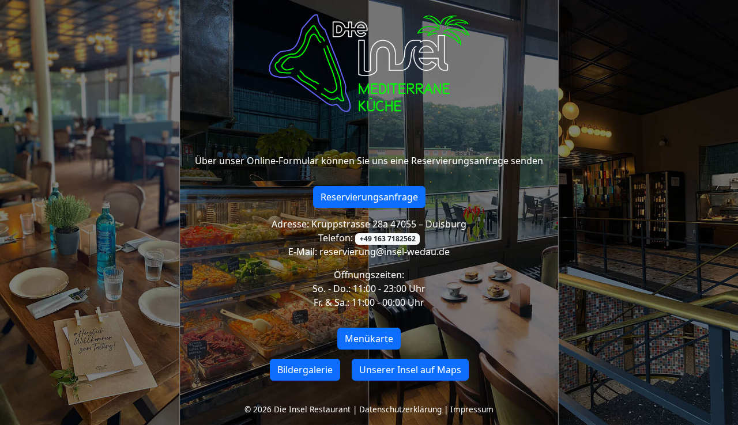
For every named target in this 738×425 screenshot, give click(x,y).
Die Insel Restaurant (312, 409)
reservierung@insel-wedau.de (383, 251)
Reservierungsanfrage (369, 197)
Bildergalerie (305, 369)
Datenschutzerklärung (400, 409)
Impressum (472, 409)
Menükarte (369, 338)
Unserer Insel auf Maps (410, 369)
